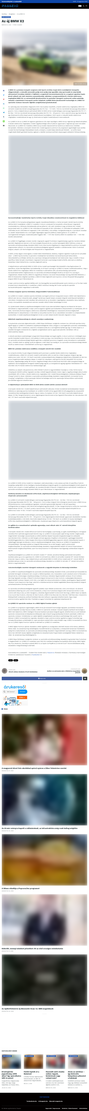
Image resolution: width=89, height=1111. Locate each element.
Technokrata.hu (32, 1101)
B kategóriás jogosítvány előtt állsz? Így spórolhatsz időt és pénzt (11, 1075)
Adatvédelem (83, 1108)
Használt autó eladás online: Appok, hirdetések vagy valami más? (55, 1075)
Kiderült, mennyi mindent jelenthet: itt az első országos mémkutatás (32, 949)
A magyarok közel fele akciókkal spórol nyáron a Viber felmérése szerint (34, 768)
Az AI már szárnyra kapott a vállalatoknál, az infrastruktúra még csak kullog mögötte (40, 828)
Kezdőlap (4, 14)
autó (10, 660)
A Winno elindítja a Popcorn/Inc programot (21, 888)
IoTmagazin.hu (43, 1101)
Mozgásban (12, 14)
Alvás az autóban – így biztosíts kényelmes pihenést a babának (77, 1075)
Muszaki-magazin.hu (56, 1101)
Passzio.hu (50, 652)
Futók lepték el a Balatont (31, 1073)
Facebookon (36, 655)
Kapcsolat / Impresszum (53, 1108)
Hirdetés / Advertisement (70, 1108)
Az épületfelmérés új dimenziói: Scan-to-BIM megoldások (27, 1009)
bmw (16, 660)
